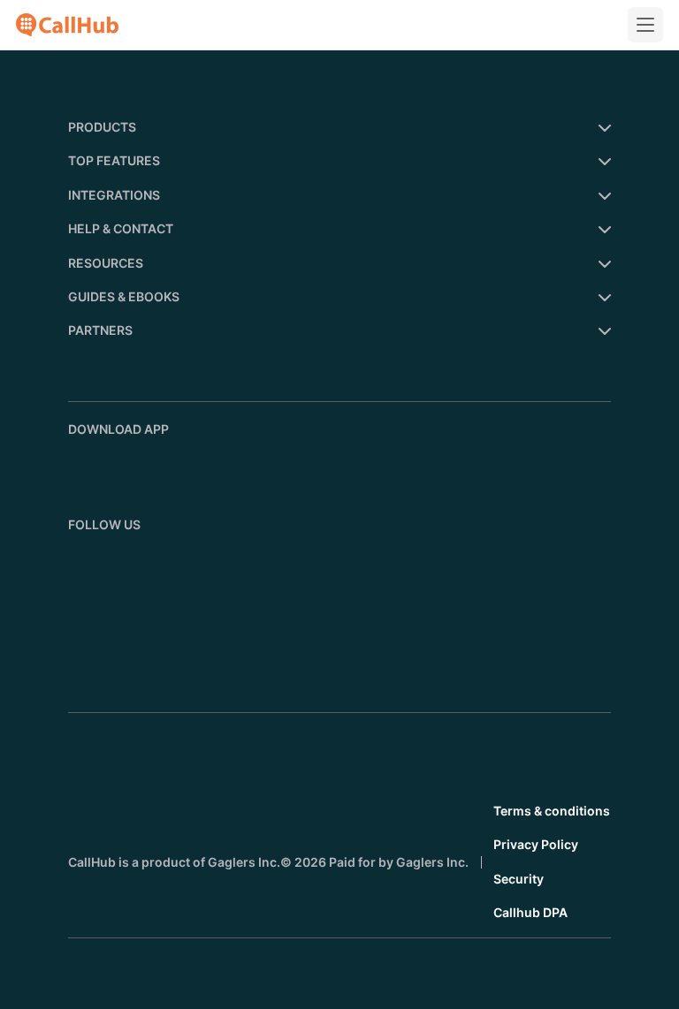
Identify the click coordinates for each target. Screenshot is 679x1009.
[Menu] (645, 24)
